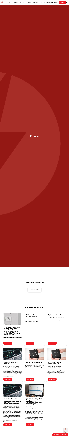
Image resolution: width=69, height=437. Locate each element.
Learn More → (8, 343)
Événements (46, 2)
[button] (16, 2)
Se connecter (62, 2)
